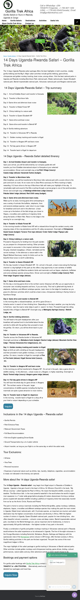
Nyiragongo (25, 536)
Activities (42, 20)
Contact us (29, 23)
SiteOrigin (42, 596)
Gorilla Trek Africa (32, 563)
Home (4, 20)
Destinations (30, 20)
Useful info (54, 20)
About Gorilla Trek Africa (11, 23)
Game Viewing (40, 36)
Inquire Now (11, 575)
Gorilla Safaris (16, 20)
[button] (77, 22)
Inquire (8, 406)
